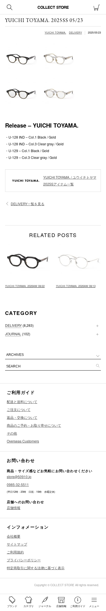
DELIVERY (75, 32)
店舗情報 (13, 507)
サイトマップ (17, 544)
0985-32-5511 (18, 484)
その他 (12, 433)
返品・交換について (22, 417)
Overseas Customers (23, 441)
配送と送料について (22, 401)
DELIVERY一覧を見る (27, 203)
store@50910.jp (19, 476)
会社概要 (13, 536)
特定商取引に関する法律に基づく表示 (35, 567)
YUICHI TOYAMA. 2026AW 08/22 (25, 286)
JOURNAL (13, 333)
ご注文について (19, 409)
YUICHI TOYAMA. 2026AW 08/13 (76, 286)
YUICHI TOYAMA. (55, 32)
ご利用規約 (15, 551)
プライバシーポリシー (24, 559)
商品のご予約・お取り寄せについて (34, 425)
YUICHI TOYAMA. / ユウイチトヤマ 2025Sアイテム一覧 (69, 180)
